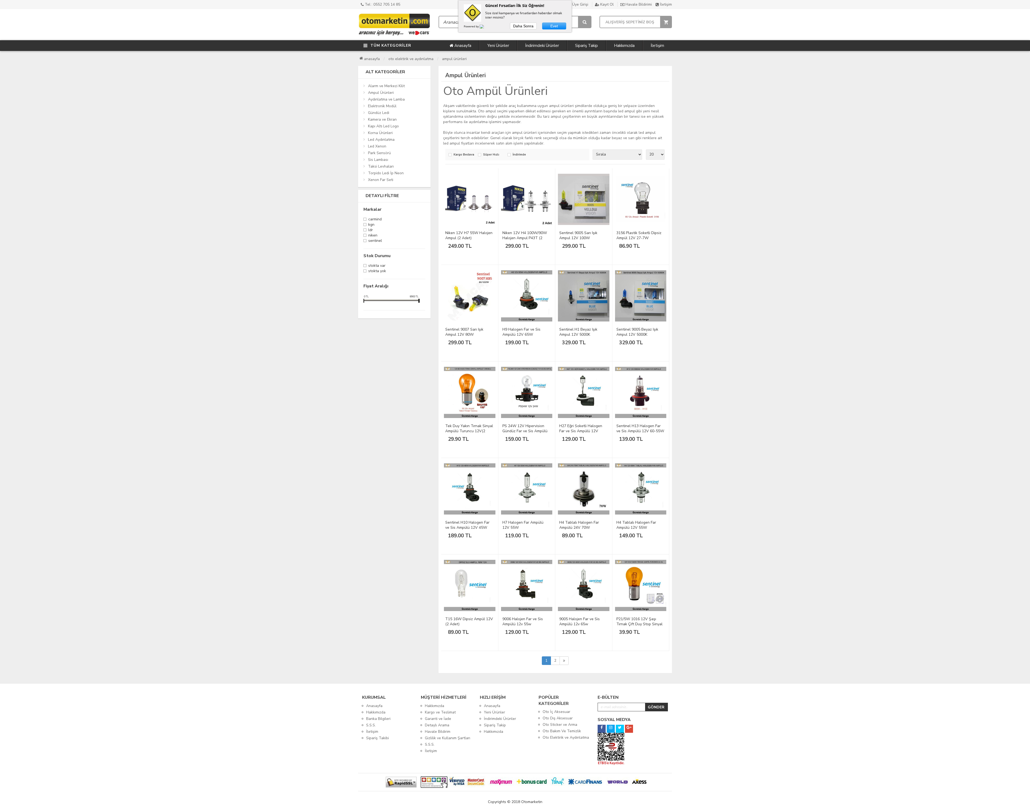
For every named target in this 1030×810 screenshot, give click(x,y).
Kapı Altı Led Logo (383, 126)
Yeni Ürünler (498, 45)
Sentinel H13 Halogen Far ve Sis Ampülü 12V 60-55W (640, 428)
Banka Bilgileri (378, 718)
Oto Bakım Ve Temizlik (562, 731)
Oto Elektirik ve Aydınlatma (410, 58)
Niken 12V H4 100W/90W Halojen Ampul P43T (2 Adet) (524, 238)
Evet (554, 26)
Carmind (375, 220)
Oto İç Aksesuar (556, 711)
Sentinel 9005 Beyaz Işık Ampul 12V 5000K (637, 332)
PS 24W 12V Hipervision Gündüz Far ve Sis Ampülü (524, 428)
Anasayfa (462, 45)
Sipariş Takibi (377, 738)
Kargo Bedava (464, 155)
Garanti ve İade (438, 718)
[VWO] (485, 27)
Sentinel (375, 241)
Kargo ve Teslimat (440, 712)
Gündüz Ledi (378, 112)
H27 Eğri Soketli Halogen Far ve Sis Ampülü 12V (580, 428)
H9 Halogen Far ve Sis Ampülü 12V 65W (521, 332)
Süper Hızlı (491, 155)
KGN (371, 225)
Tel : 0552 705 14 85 (382, 4)
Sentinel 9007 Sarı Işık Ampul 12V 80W (464, 332)
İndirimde (519, 155)
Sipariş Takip (586, 45)
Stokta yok (377, 271)
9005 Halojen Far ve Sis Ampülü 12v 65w (579, 621)
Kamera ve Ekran (382, 119)
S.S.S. (371, 725)
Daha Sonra (523, 26)
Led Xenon (377, 146)
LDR (370, 230)
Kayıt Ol (606, 4)
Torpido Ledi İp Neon (386, 173)
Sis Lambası (378, 159)
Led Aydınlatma (381, 139)
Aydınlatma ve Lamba (386, 99)
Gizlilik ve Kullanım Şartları (447, 738)
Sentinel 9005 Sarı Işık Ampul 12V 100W (578, 235)
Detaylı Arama (437, 725)
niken (372, 236)
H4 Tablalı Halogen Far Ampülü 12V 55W (636, 525)
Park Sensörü (379, 153)
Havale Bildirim (437, 731)
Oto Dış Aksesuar (558, 718)
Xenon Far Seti (380, 179)
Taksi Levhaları (381, 166)
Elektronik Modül (382, 106)
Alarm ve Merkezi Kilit (386, 85)
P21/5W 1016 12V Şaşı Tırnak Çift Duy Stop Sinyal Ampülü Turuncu (639, 624)
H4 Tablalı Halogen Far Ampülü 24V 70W (579, 525)
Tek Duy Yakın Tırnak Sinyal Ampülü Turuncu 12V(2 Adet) (469, 431)
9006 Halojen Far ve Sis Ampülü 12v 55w (522, 621)
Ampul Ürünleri (454, 58)
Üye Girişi (579, 4)
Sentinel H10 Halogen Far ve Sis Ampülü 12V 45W (467, 525)
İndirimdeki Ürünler (542, 45)
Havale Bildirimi (638, 4)
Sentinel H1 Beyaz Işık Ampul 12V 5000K (578, 332)
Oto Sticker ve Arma (560, 724)
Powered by (472, 26)
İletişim (665, 4)
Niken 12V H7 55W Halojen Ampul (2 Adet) (468, 235)
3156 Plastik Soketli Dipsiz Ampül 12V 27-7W (638, 235)
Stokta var (376, 266)
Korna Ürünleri (380, 132)
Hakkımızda (624, 45)
